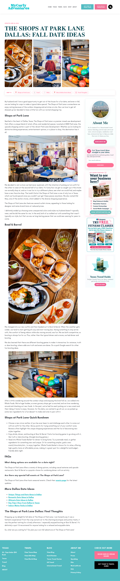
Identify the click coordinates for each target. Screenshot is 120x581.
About (75, 7)
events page (61, 480)
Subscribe (100, 165)
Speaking (74, 559)
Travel (60, 7)
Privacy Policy (76, 572)
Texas (55, 7)
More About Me (100, 141)
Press (73, 556)
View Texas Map (30, 552)
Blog (65, 7)
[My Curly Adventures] (20, 7)
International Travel (54, 566)
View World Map (30, 559)
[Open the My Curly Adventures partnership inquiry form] (100, 193)
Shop (69, 7)
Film (72, 562)
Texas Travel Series (54, 559)
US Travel (50, 562)
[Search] (110, 7)
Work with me (76, 566)
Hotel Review (51, 556)
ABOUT (5, 570)
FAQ (72, 569)
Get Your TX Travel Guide (87, 7)
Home (50, 7)
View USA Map (30, 556)
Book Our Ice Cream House (101, 7)
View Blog (50, 552)
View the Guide (100, 284)
